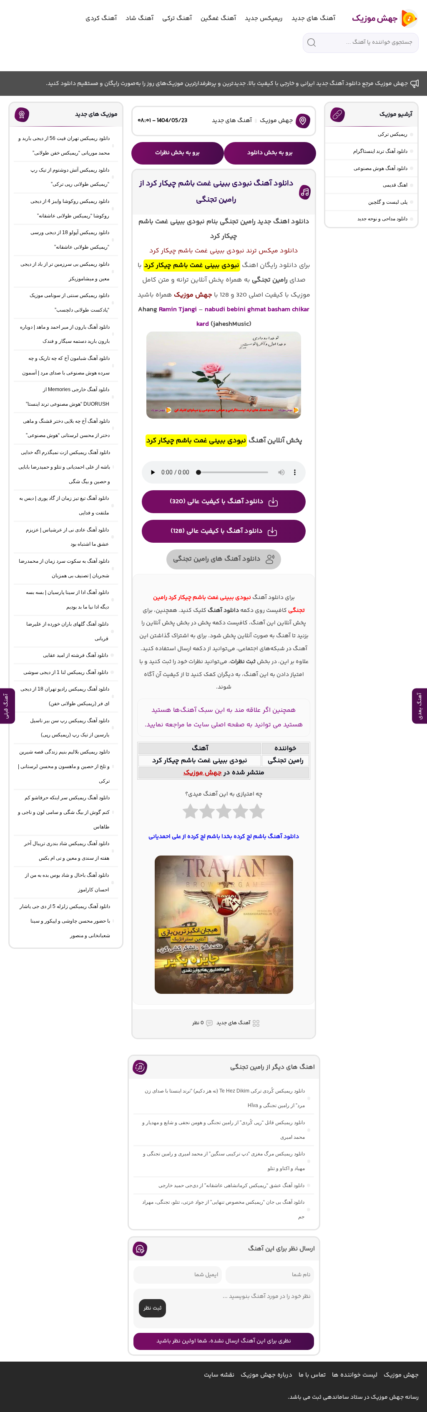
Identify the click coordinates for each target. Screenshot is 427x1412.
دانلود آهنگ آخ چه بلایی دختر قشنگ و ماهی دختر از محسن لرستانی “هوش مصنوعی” (66, 428)
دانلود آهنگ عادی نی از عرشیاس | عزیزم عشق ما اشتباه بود (67, 537)
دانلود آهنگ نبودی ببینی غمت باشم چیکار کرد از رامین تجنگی (216, 192)
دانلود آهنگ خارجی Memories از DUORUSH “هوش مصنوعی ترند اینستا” (67, 397)
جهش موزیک (276, 120)
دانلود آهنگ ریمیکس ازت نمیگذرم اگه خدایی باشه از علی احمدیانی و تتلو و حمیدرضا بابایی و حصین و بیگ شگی (64, 466)
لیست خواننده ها (354, 1375)
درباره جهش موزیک (266, 1375)
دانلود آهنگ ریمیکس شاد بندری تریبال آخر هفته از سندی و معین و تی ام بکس (66, 851)
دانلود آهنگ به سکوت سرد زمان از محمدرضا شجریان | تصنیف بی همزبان (64, 568)
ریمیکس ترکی (392, 134)
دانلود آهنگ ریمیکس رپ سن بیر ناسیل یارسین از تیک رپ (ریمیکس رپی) (69, 728)
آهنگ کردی (101, 18)
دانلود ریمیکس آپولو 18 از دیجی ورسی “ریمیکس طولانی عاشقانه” (69, 240)
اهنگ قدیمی (395, 185)
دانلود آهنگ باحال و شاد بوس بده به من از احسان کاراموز (67, 882)
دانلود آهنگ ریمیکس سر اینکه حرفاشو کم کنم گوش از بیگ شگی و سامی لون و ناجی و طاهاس (64, 812)
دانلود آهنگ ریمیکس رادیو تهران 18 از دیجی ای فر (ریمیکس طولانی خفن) (64, 696)
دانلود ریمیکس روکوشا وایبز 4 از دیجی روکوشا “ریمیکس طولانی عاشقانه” (69, 208)
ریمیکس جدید (264, 18)
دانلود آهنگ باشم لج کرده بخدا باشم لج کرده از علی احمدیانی (223, 836)
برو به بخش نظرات (177, 152)
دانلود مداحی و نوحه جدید (382, 219)
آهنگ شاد (139, 18)
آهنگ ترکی (177, 18)
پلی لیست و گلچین (387, 202)
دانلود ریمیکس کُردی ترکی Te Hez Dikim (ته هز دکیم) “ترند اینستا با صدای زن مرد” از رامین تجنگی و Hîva (225, 1098)
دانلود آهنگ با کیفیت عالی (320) (217, 501)
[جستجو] (311, 42)
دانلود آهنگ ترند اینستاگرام (380, 151)
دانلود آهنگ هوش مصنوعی (380, 168)
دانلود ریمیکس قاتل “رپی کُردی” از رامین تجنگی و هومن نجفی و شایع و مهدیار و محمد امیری (223, 1130)
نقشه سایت (219, 1375)
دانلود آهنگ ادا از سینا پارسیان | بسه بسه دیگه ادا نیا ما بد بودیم (67, 599)
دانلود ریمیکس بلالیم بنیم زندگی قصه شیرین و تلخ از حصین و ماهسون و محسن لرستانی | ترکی (64, 766)
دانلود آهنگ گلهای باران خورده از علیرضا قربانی (67, 631)
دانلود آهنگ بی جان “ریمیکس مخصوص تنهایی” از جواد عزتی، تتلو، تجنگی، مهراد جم (223, 1209)
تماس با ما (312, 1375)
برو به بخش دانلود (270, 152)
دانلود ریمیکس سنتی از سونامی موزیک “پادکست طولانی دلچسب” (69, 302)
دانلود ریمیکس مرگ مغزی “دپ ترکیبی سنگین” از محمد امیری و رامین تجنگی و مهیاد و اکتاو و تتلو (224, 1161)
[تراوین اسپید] (224, 998)
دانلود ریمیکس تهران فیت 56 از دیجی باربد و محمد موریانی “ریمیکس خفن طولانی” (64, 145)
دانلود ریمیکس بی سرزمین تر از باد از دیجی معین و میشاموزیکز (64, 271)
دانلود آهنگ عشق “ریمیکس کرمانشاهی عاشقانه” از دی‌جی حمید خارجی (231, 1185)
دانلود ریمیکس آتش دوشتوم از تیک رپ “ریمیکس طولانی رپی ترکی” (69, 177)
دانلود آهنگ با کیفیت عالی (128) (217, 531)
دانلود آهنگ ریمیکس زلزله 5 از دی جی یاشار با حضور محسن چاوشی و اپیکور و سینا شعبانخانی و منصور (65, 920)
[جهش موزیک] (379, 18)
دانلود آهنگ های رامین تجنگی (217, 559)
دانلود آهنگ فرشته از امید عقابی (75, 655)
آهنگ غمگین (218, 18)
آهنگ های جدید (313, 18)
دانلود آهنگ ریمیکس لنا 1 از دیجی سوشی (65, 672)
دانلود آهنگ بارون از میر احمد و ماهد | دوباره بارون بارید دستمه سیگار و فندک (65, 334)
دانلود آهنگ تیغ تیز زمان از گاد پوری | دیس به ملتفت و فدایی (64, 505)
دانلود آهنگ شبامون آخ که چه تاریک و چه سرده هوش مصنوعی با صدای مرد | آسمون (66, 365)
